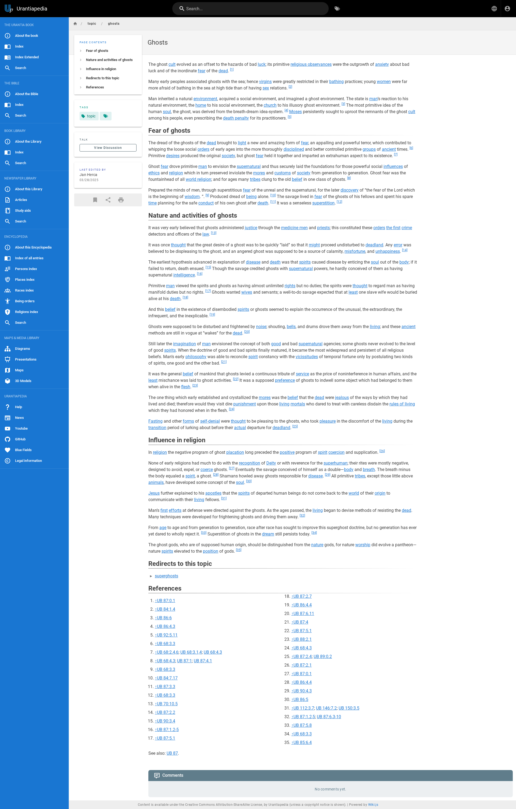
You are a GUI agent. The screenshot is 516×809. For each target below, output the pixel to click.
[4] (286, 110)
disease (253, 262)
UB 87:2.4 (302, 656)
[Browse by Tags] (337, 8)
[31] (224, 498)
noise (261, 326)
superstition (323, 203)
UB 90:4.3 (302, 690)
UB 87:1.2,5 (304, 716)
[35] (238, 550)
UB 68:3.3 (166, 643)
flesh (185, 386)
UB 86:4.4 (302, 604)
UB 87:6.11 (303, 613)
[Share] (108, 199)
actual (240, 427)
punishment (244, 404)
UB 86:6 (164, 617)
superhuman (335, 463)
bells (291, 326)
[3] (343, 104)
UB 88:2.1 (302, 639)
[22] (235, 379)
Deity (271, 463)
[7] (395, 154)
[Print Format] (120, 199)
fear (201, 70)
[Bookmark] (95, 199)
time (152, 203)
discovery (350, 190)
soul (167, 111)
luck (262, 64)
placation (235, 452)
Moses (295, 111)
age (162, 527)
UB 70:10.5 (167, 703)
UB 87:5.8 (302, 725)
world (354, 493)
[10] (273, 195)
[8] (349, 178)
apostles (213, 493)
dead (223, 70)
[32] (302, 515)
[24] (231, 409)
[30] (249, 481)
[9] (207, 195)
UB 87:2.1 (302, 665)
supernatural (249, 166)
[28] (215, 475)
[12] (339, 202)
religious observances (311, 64)
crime (407, 227)
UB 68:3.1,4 (191, 652)
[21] (224, 362)
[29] (327, 475)
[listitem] (108, 51)
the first (393, 227)
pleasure (328, 421)
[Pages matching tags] (106, 116)
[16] (199, 274)
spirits (305, 262)
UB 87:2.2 (166, 712)
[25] (295, 426)
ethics (154, 172)
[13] (213, 233)
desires (173, 155)
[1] (232, 69)
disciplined (294, 149)
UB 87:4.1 (203, 660)
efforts (175, 510)
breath (369, 469)
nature (317, 544)
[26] (382, 451)
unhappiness (387, 251)
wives (246, 292)
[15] (208, 267)
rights (290, 285)
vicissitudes (307, 356)
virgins (265, 81)
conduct (206, 203)
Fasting (155, 421)
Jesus (154, 493)
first (164, 510)
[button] (494, 8)
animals (156, 482)
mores (259, 172)
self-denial (210, 421)
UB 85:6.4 (302, 742)
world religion (198, 179)
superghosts (166, 575)
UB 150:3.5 (349, 708)
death (262, 203)
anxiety (382, 64)
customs (282, 172)
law (205, 234)
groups (369, 149)
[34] (314, 533)
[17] (208, 291)
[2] (290, 87)
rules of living (402, 404)
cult (172, 64)
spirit (253, 356)
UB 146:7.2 (326, 708)
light (242, 142)
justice (251, 227)
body (404, 262)
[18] (185, 297)
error (398, 244)
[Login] (507, 8)
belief (297, 179)
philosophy (195, 356)
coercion (336, 452)
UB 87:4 (300, 622)
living (375, 326)
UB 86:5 (300, 699)
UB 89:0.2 (323, 656)
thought (178, 244)
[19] (212, 315)
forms (188, 421)
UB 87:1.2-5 (168, 729)
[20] (247, 332)
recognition (249, 463)
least (353, 292)
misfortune (355, 251)
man (373, 98)
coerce (206, 469)
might (314, 244)
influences (393, 166)
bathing (336, 81)
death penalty (236, 118)
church (270, 105)
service (302, 373)
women (384, 81)
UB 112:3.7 (303, 708)
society (228, 155)
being (251, 196)
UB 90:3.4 (166, 721)
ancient (389, 149)
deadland (374, 244)
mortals (298, 404)
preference (285, 380)
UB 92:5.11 (167, 635)
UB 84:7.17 (167, 678)
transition (157, 427)
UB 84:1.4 (166, 609)
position (210, 551)
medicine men (294, 227)
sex (266, 88)
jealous (342, 397)
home (200, 105)
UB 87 (172, 753)
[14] (404, 250)
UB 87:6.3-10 (329, 716)
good (276, 343)
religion (176, 172)
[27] (231, 468)
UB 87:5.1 (166, 738)
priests (323, 227)
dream (268, 534)
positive (287, 452)
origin (380, 493)
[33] (203, 533)
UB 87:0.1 (166, 600)
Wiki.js (373, 805)
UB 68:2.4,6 (167, 652)
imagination (184, 343)
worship (362, 544)
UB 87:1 (184, 660)
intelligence (184, 275)
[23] (195, 385)
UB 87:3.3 (166, 686)
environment (205, 98)
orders (203, 149)
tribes (255, 179)
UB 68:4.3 (213, 652)
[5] (289, 117)
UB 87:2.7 (302, 596)
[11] (273, 202)
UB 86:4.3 (166, 626)
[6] (411, 148)
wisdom (192, 196)
